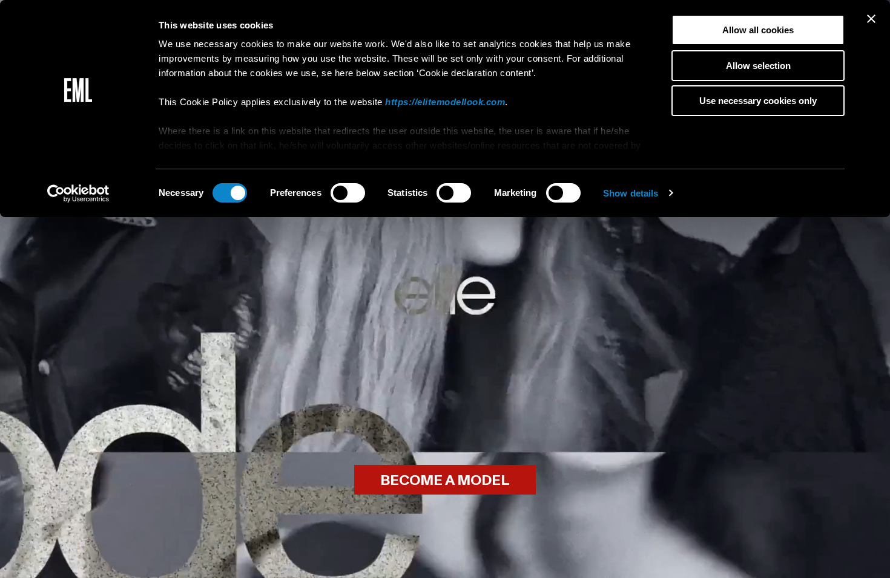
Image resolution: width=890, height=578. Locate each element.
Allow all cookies (758, 30)
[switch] (348, 193)
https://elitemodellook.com (445, 102)
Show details (630, 193)
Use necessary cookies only (758, 101)
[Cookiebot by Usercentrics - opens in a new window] (78, 193)
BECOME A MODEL (445, 480)
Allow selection (758, 65)
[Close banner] (871, 19)
